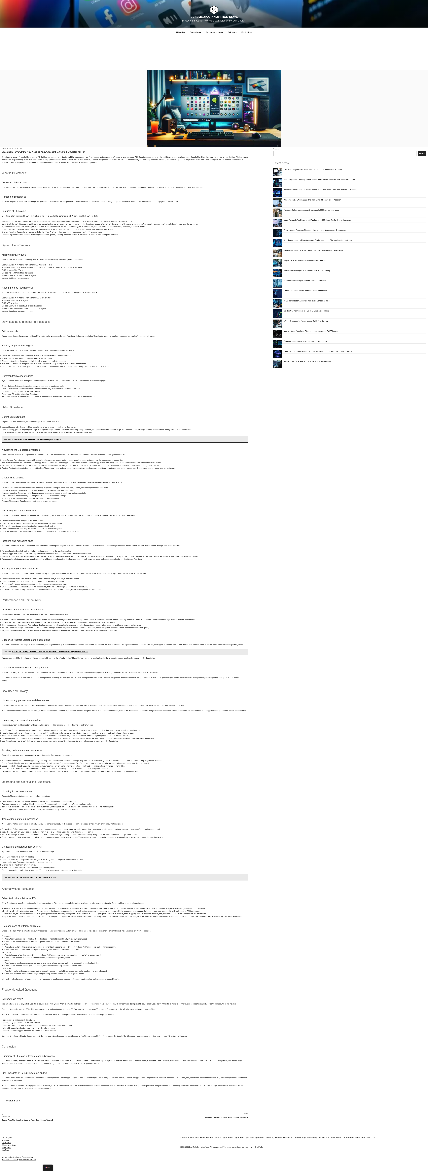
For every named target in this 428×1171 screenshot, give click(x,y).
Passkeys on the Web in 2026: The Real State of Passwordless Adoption (312, 199)
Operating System (9, 264)
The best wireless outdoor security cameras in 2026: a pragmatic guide (311, 210)
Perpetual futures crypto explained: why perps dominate (305, 341)
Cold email (217, 1137)
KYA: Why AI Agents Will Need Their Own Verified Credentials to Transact (313, 169)
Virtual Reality (365, 1137)
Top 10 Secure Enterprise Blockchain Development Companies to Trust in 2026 (315, 230)
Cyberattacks (259, 1137)
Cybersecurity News (214, 32)
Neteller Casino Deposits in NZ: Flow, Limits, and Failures (306, 310)
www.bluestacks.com (57, 336)
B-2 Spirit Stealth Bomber (196, 1137)
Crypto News (195, 32)
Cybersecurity (269, 1137)
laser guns (321, 1137)
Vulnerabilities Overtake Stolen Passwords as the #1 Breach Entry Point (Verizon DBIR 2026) (320, 189)
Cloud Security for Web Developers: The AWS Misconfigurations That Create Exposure (318, 351)
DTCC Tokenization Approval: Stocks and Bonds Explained (307, 300)
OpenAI (332, 1137)
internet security (312, 1137)
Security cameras (348, 1137)
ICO (292, 1137)
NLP (327, 1137)
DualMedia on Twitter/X (10, 1159)
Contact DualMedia (8, 1157)
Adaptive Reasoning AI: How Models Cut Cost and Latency (307, 270)
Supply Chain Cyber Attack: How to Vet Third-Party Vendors (307, 361)
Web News (232, 32)
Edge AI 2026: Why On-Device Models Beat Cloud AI (304, 260)
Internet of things (300, 1137)
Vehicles (357, 1137)
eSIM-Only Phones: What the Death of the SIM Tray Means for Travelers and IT (314, 250)
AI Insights (180, 32)
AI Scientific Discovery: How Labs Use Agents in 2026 (305, 280)
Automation (183, 1137)
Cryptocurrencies (227, 1137)
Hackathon (286, 1137)
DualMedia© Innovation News (214, 17)
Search (276, 149)
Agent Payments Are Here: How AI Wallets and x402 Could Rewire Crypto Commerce (317, 220)
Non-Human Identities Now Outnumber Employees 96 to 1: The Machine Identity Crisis (318, 240)
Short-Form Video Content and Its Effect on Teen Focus (305, 290)
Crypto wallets (249, 1137)
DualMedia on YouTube (27, 1159)
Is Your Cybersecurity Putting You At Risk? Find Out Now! (306, 321)
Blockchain (209, 1137)
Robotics (339, 1137)
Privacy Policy (21, 1157)
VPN (373, 1137)
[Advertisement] (214, 53)
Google (194, 157)
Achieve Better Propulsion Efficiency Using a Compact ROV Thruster (311, 331)
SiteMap (30, 1157)
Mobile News (246, 32)
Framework (278, 1137)
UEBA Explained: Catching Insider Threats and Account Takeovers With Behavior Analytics (320, 179)
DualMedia (259, 1147)
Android (24, 157)
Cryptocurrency (239, 1137)
